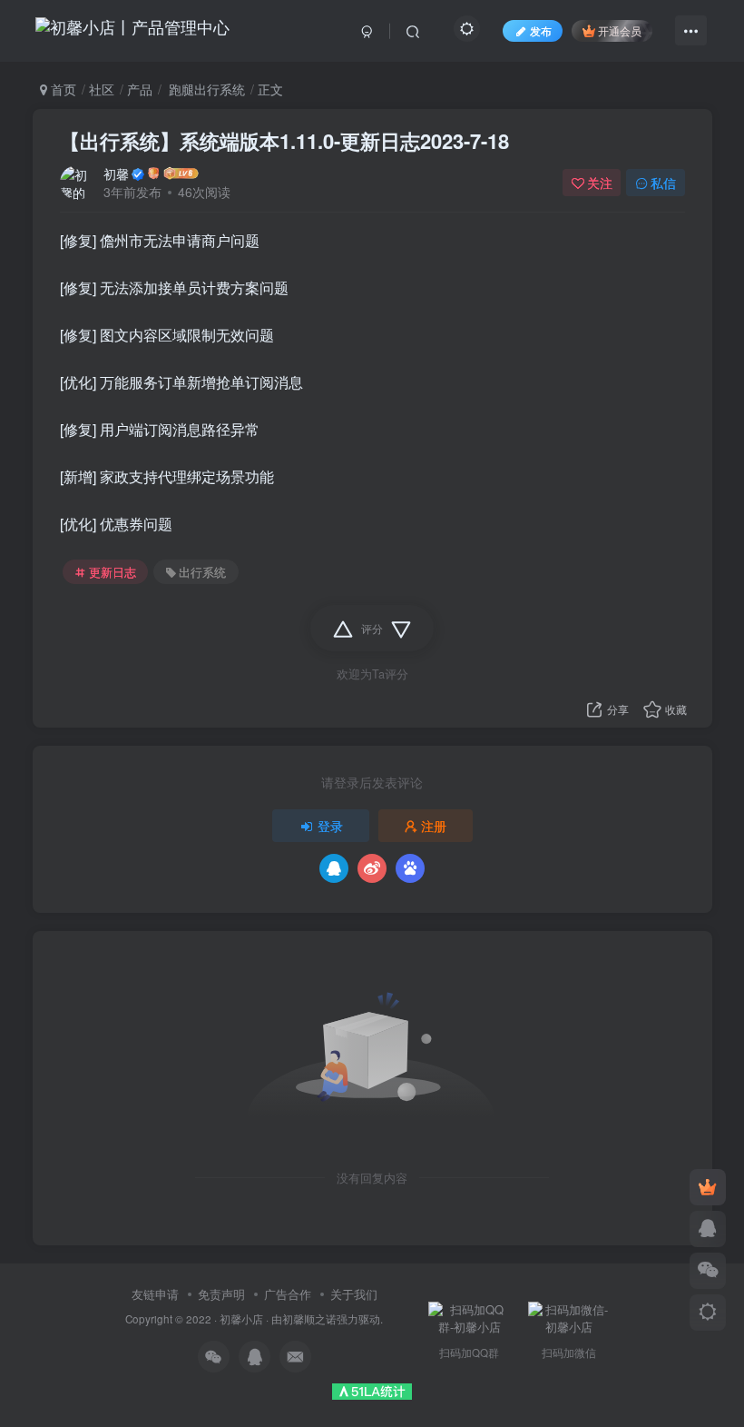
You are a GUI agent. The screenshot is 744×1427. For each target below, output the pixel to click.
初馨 (116, 173)
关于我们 (353, 1294)
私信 (663, 182)
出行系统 (202, 572)
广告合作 (287, 1294)
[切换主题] (708, 1312)
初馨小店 (241, 1319)
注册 (433, 826)
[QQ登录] (333, 868)
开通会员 (619, 30)
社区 (101, 89)
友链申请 (155, 1294)
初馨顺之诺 (309, 1319)
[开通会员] (708, 1187)
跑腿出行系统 (205, 89)
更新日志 (112, 572)
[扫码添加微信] (708, 1271)
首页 (61, 89)
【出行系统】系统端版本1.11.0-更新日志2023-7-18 (284, 140)
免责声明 (221, 1294)
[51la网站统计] (372, 1389)
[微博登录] (372, 868)
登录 (330, 826)
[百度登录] (410, 868)
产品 (139, 89)
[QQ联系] (708, 1229)
